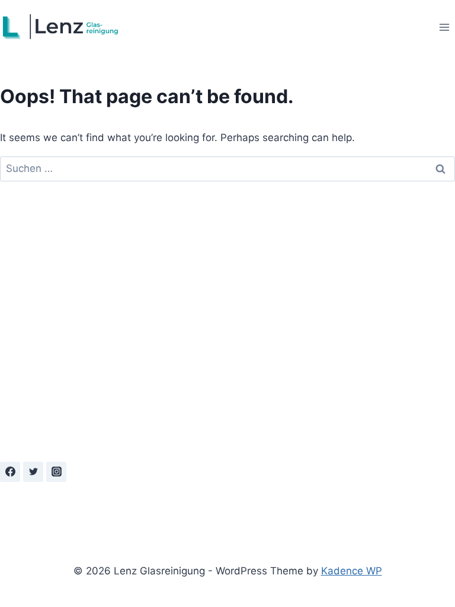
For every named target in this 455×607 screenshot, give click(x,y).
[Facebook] (10, 472)
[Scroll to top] (405, 581)
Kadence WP (351, 571)
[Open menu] (444, 27)
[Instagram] (56, 472)
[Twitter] (33, 472)
